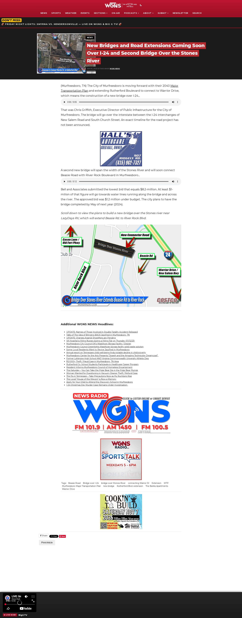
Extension (156, 483)
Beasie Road (74, 483)
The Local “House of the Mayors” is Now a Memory (91, 379)
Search (197, 13)
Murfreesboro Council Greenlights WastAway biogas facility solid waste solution (105, 346)
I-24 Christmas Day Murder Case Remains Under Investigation (97, 385)
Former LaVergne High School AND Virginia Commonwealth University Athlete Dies (107, 358)
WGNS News (115, 69)
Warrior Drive (68, 489)
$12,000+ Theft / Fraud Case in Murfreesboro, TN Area (92, 361)
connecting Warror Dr (138, 483)
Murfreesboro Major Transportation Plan (81, 486)
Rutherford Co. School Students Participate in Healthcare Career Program (102, 364)
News (43, 13)
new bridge (108, 486)
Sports (56, 13)
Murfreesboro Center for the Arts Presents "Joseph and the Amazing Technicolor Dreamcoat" (112, 355)
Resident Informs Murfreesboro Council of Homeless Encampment (99, 367)
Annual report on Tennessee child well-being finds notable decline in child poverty (106, 352)
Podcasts (130, 13)
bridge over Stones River (113, 483)
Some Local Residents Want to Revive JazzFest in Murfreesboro (98, 349)
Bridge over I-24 (91, 483)
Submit (162, 13)
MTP (166, 483)
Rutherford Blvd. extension (130, 486)
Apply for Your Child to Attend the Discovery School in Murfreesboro (99, 382)
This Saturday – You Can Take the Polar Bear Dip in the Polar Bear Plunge (102, 370)
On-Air (116, 13)
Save (63, 536)
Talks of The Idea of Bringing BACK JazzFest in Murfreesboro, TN (98, 335)
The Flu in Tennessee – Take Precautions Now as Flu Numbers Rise (99, 376)
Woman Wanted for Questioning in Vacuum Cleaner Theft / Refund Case (102, 373)
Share (44, 535)
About (147, 13)
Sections (100, 13)
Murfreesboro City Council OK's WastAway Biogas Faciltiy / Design (98, 343)
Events (85, 13)
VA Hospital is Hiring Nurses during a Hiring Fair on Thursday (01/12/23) (100, 341)
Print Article (47, 542)
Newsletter (180, 13)
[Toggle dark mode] (140, 5)
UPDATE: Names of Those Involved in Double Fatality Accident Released (102, 332)
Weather (70, 13)
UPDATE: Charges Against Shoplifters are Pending (91, 338)
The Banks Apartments (157, 486)
